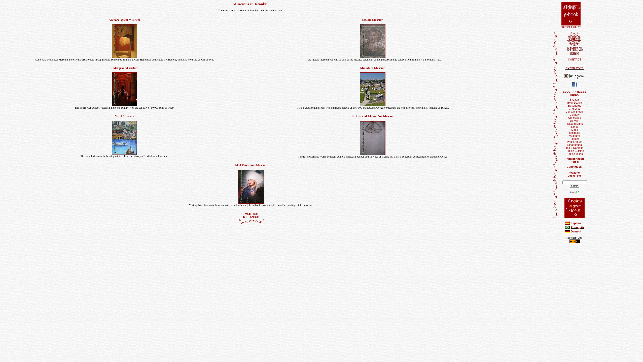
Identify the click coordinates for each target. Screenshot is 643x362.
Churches (574, 108)
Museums (574, 135)
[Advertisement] (251, 234)
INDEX (574, 94)
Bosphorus (574, 105)
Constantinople (574, 111)
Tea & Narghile (574, 147)
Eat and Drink (574, 123)
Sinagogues (574, 144)
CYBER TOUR (574, 68)
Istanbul (574, 126)
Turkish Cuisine (574, 150)
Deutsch (576, 231)
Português (577, 227)
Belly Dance (574, 102)
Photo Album (574, 141)
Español (576, 223)
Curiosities (574, 117)
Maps (574, 129)
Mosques (574, 132)
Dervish (574, 120)
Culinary (574, 114)
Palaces (574, 138)
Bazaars (575, 99)
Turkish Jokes (574, 154)
